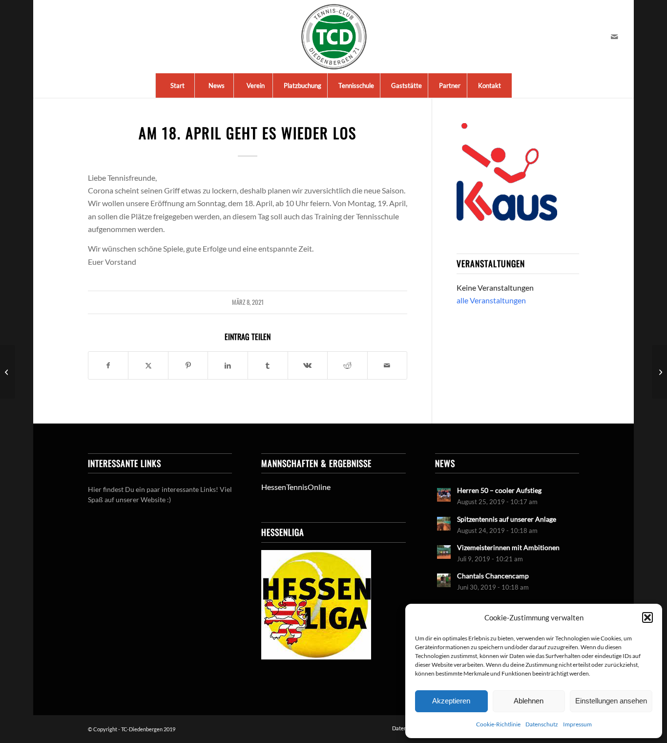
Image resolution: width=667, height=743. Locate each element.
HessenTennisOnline (296, 486)
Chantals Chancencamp (493, 576)
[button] (647, 617)
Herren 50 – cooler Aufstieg (499, 490)
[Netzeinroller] (7, 372)
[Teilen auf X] (148, 365)
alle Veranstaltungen (491, 300)
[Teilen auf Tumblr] (268, 365)
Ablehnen (528, 701)
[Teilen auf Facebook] (108, 365)
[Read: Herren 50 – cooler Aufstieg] (444, 495)
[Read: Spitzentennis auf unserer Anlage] (444, 523)
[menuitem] (177, 85)
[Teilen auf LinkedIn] (228, 365)
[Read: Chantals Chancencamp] (444, 580)
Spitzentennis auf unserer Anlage (506, 519)
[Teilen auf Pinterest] (188, 365)
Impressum (577, 724)
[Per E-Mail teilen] (387, 365)
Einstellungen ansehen (611, 701)
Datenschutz (541, 724)
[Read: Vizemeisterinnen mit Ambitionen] (444, 552)
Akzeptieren (451, 701)
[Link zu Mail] (614, 36)
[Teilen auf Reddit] (347, 365)
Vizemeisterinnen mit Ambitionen (508, 548)
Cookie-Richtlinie (498, 724)
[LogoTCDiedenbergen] (333, 36)
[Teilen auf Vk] (308, 365)
